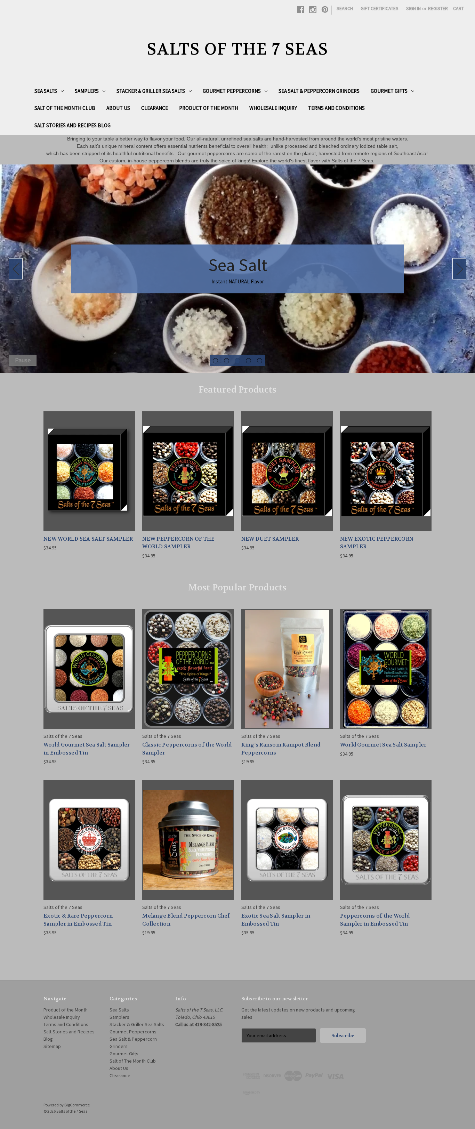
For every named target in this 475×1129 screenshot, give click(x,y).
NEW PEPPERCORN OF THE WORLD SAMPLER (178, 542)
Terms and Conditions (336, 108)
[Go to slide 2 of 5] (226, 360)
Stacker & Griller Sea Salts (150, 91)
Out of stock (286, 675)
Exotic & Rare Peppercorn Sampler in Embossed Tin (78, 919)
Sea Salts (45, 91)
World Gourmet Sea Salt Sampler (383, 744)
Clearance (154, 108)
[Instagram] (312, 9)
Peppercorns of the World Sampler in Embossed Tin (375, 919)
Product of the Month (208, 108)
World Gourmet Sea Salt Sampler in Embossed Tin (86, 748)
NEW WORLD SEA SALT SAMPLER (88, 538)
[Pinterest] (325, 9)
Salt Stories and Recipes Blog (72, 125)
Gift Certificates (379, 8)
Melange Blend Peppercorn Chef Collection (186, 919)
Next (459, 269)
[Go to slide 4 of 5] (248, 360)
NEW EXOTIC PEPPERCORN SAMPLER (376, 542)
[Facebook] (300, 9)
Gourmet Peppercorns (232, 91)
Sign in (413, 8)
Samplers (87, 91)
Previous (16, 269)
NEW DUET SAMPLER (270, 538)
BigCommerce (77, 1104)
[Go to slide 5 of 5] (259, 360)
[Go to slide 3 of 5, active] (237, 360)
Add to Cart (89, 477)
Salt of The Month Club (64, 108)
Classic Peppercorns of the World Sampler (187, 748)
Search (345, 8)
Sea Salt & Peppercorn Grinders (319, 91)
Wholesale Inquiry (273, 108)
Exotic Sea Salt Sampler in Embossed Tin (276, 919)
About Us (118, 108)
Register (438, 8)
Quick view (89, 465)
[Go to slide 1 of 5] (215, 360)
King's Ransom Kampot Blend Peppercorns (281, 748)
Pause (23, 360)
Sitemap (52, 1046)
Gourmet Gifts (389, 91)
